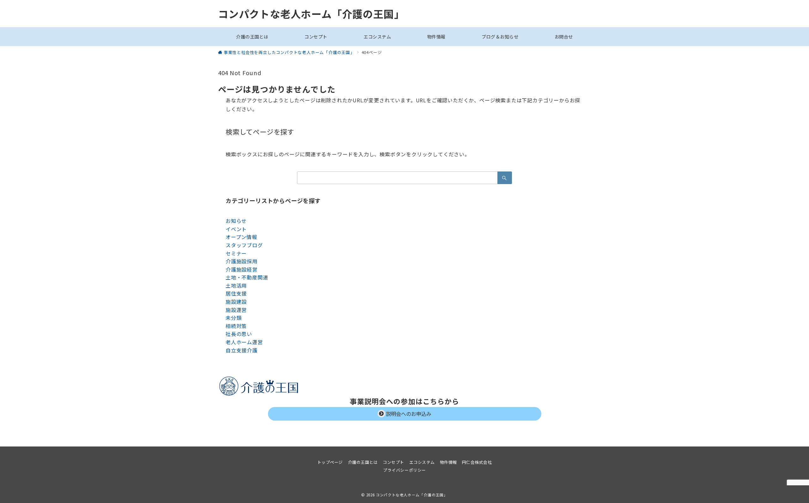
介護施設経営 (242, 269)
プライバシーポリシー (404, 470)
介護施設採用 (242, 261)
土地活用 (236, 285)
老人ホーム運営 (244, 342)
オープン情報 (241, 237)
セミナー (236, 253)
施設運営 (236, 310)
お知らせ (236, 221)
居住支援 (236, 293)
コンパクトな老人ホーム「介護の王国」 (311, 14)
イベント (236, 229)
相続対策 (236, 326)
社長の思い (239, 334)
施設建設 (236, 301)
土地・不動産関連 (247, 277)
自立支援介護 (242, 350)
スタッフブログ (244, 245)
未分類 (233, 317)
